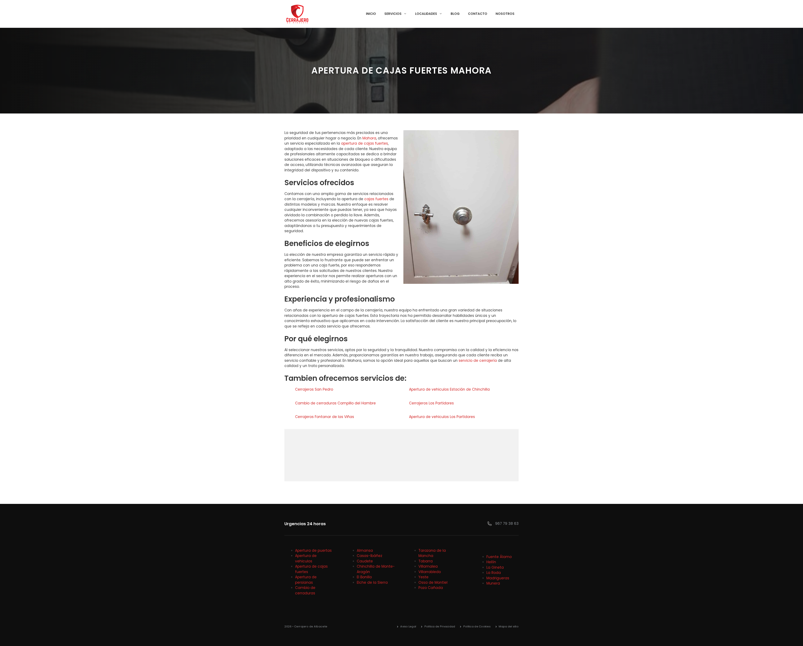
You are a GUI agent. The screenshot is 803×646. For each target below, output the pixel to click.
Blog (455, 13)
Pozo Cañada (430, 587)
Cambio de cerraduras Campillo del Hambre (335, 403)
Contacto (477, 13)
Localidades (426, 13)
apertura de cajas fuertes (364, 143)
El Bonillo (364, 577)
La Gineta (495, 567)
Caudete (365, 561)
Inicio (371, 13)
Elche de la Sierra (372, 582)
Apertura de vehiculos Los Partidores (442, 416)
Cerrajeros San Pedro (314, 389)
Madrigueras (497, 578)
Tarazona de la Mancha (432, 553)
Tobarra (425, 561)
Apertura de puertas (313, 550)
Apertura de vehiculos (306, 558)
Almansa (365, 550)
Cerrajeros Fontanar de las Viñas (324, 416)
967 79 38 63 (507, 523)
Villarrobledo (429, 571)
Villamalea (428, 566)
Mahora (369, 138)
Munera (493, 583)
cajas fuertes (376, 198)
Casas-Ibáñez (369, 555)
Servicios (393, 13)
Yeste (423, 577)
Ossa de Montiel (433, 582)
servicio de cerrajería (478, 360)
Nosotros (505, 13)
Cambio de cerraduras (305, 590)
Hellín (491, 561)
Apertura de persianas (306, 580)
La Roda (493, 572)
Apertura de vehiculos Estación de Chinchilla (449, 389)
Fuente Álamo (499, 556)
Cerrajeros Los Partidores (431, 403)
